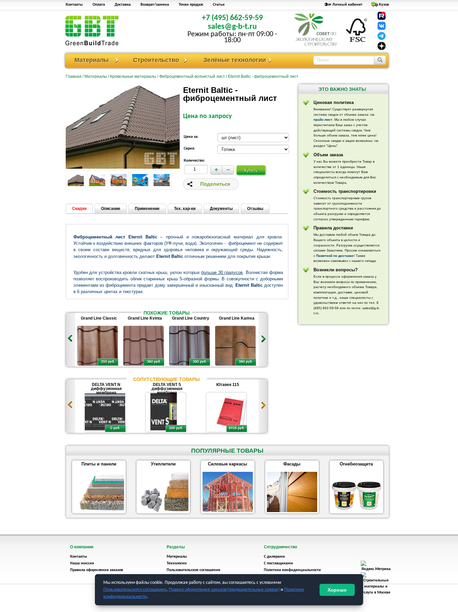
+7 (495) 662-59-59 (232, 18)
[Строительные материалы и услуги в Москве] (376, 593)
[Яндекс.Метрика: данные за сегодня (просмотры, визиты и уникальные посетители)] (376, 566)
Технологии (177, 563)
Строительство (156, 60)
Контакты (74, 5)
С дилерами (274, 557)
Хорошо (337, 590)
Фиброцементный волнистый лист (192, 76)
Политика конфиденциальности (292, 570)
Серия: (189, 149)
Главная (73, 76)
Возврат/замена (154, 5)
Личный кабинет (347, 5)
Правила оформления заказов (96, 570)
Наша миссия (82, 563)
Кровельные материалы (133, 76)
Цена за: (191, 137)
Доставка (123, 5)
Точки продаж (191, 5)
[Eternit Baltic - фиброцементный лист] (75, 180)
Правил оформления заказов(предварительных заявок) (224, 589)
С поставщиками (278, 563)
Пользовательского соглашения (134, 589)
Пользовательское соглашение (193, 570)
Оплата (99, 5)
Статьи (219, 5)
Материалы (91, 60)
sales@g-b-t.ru (232, 27)
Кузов (384, 5)
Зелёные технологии (235, 60)
